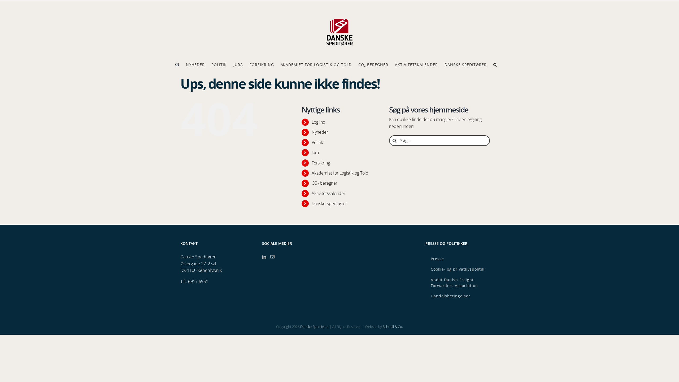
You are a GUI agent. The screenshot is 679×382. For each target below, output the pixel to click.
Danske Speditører (329, 203)
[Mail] (272, 257)
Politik (317, 142)
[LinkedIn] (264, 257)
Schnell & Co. (393, 326)
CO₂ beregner (324, 183)
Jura (315, 152)
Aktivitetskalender (328, 193)
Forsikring (321, 163)
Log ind (318, 122)
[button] (495, 64)
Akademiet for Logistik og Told (340, 173)
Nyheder (320, 132)
